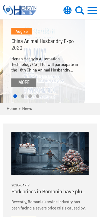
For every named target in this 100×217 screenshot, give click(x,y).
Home (12, 108)
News (27, 108)
